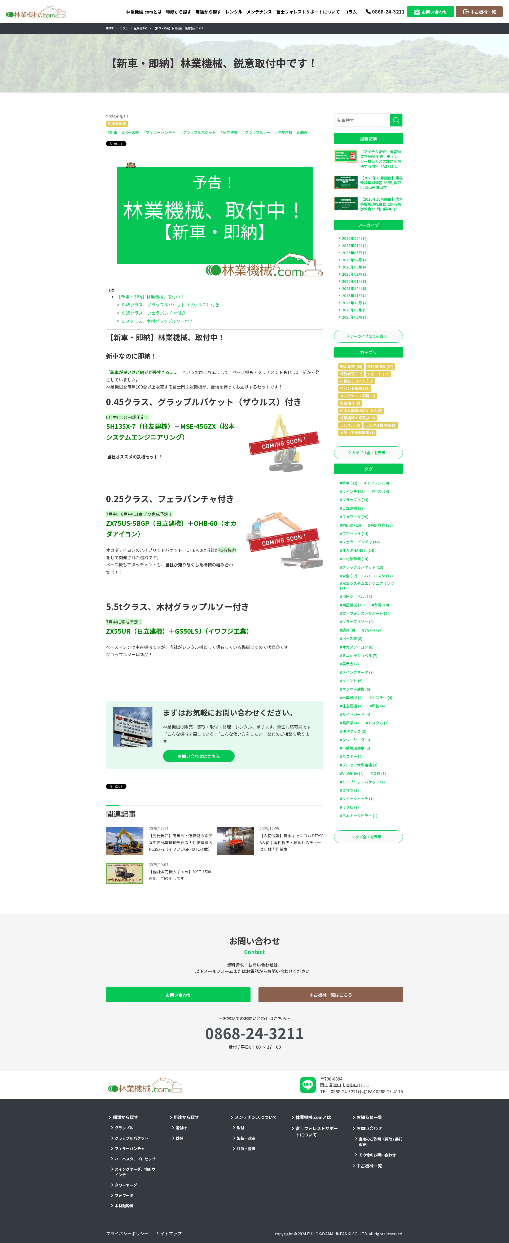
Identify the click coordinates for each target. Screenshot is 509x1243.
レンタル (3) (350, 425)
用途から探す (208, 11)
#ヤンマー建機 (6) (355, 689)
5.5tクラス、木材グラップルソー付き (157, 321)
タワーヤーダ (126, 1185)
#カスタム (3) (377, 722)
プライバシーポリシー (127, 1233)
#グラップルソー (256, 132)
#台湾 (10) (380, 604)
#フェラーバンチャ (159, 132)
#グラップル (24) (354, 499)
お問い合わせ (434, 11)
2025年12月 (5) (355, 288)
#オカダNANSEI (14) (357, 550)
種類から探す (178, 11)
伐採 (179, 1138)
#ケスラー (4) (381, 697)
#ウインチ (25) (352, 491)
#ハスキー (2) (351, 756)
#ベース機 (130, 132)
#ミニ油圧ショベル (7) (359, 655)
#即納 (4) (377, 705)
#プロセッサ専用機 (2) (359, 765)
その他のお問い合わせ (377, 1154)
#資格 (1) (378, 773)
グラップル (124, 1127)
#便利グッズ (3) (353, 731)
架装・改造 (246, 1138)
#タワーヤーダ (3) (355, 739)
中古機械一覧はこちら (331, 994)
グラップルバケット (131, 1138)
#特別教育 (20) (380, 525)
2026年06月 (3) (355, 252)
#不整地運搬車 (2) (355, 748)
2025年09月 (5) (355, 309)
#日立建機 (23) (352, 508)
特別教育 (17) (351, 373)
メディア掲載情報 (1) (357, 432)
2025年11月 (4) (355, 295)
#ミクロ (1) (349, 807)
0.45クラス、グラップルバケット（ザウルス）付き (170, 304)
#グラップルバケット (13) (361, 567)
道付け (181, 1127)
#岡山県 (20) (350, 525)
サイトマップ (169, 1233)
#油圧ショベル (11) (356, 596)
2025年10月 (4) (355, 302)
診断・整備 (246, 1148)
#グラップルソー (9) (357, 621)
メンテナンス (259, 11)
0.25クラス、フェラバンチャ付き (154, 313)
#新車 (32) (348, 483)
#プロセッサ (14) (354, 533)
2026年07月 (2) (355, 245)
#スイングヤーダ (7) (357, 672)
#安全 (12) (348, 575)
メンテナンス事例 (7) (357, 395)
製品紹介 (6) (350, 403)
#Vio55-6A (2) (352, 773)
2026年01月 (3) (355, 281)
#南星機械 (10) (352, 604)
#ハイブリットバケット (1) (362, 781)
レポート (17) (378, 373)
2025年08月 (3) (355, 317)
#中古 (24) (380, 491)
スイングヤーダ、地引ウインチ (135, 1171)
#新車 (112, 132)
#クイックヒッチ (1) (357, 798)
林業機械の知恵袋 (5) (357, 417)
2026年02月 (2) (355, 274)
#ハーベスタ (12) (378, 575)
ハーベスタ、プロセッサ (135, 1158)
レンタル (233, 11)
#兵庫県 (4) (349, 722)
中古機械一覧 (483, 11)
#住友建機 (283, 132)
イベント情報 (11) (355, 388)
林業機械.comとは (144, 11)
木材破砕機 (124, 1205)
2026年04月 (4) (355, 259)
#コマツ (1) (349, 790)
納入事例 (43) (351, 366)
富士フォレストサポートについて (308, 11)
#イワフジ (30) (376, 483)
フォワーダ (124, 1195)
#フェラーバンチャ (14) (360, 541)
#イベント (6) (351, 680)
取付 (240, 1127)
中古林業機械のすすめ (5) (361, 410)
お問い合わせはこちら (199, 756)
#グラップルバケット (198, 132)
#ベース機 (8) (351, 638)
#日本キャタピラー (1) (359, 815)
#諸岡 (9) (347, 630)
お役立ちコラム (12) (357, 381)
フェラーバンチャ (130, 1148)
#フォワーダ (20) (354, 516)
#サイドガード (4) (355, 714)
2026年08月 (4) (355, 238)
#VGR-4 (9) (371, 630)
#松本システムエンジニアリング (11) (367, 585)
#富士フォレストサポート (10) (365, 613)
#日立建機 (229, 132)
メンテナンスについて (256, 1117)
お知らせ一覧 (369, 1117)
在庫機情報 (117, 123)
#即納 (302, 132)
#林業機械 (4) (351, 697)
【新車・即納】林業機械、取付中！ (151, 296)
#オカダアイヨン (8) (357, 647)
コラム (350, 11)
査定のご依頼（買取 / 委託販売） (380, 1141)
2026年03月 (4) (355, 267)
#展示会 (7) (349, 663)
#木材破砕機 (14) (354, 558)
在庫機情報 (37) (380, 366)
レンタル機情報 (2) (381, 425)
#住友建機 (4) (351, 705)
